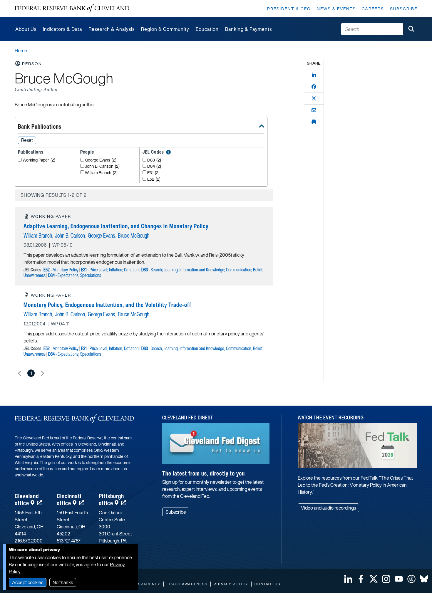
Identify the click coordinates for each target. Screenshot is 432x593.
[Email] (314, 110)
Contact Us (267, 584)
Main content (28, 3)
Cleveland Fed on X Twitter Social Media (373, 578)
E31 (153, 172)
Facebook (360, 578)
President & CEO (289, 9)
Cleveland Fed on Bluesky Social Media (424, 578)
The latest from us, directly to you (203, 473)
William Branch (101, 172)
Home (21, 50)
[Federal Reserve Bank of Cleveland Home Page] (72, 8)
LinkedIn (348, 578)
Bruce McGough (133, 235)
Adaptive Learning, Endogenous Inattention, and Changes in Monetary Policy (116, 226)
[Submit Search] (411, 29)
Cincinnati (69, 499)
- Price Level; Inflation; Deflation (110, 269)
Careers (373, 9)
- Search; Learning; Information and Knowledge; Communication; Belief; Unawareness (143, 272)
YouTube (398, 578)
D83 (154, 160)
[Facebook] (314, 86)
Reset (27, 140)
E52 (153, 179)
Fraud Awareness (187, 584)
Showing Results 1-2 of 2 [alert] (54, 195)
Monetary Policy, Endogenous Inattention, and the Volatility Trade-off (107, 304)
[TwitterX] (314, 98)
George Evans (100, 160)
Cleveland (27, 499)
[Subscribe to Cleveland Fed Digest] (216, 445)
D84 (154, 166)
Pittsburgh (111, 499)
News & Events (336, 9)
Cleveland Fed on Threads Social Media (411, 578)
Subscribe (403, 9)
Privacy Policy (231, 584)
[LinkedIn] (314, 74)
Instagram (386, 578)
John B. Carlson (102, 166)
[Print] (314, 121)
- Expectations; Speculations (74, 275)
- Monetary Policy (60, 269)
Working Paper (39, 160)
